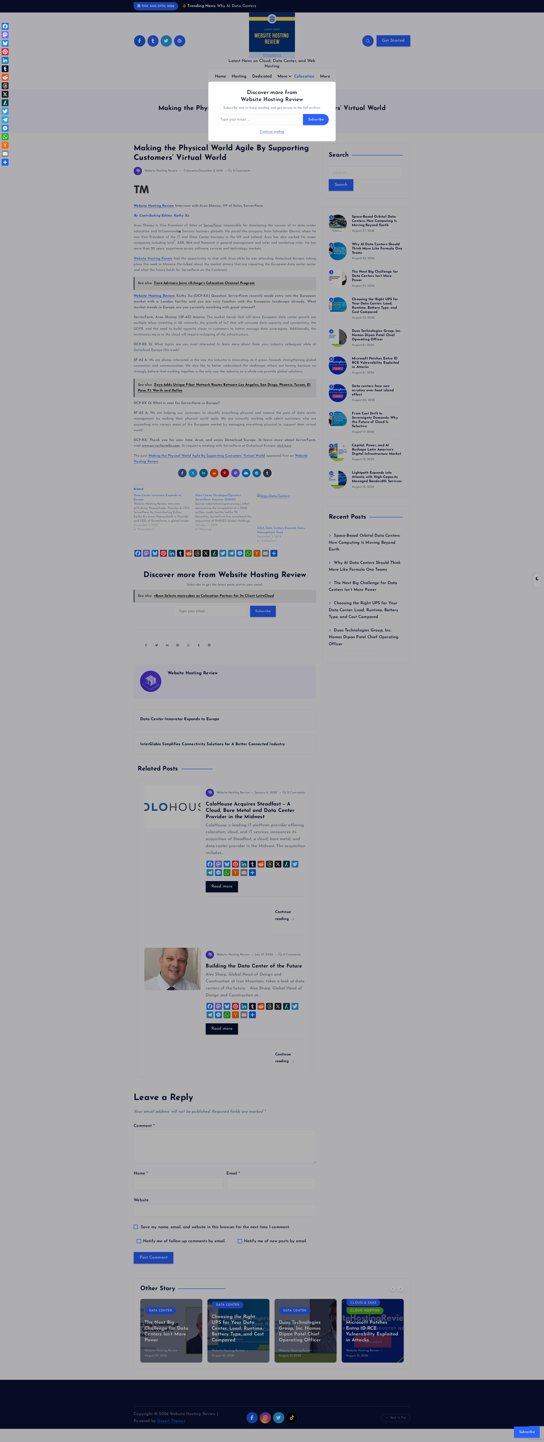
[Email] (5, 153)
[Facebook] (5, 26)
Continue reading (272, 131)
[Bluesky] (5, 43)
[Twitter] (5, 111)
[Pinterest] (5, 52)
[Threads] (5, 86)
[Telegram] (5, 119)
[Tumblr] (5, 69)
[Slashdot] (5, 103)
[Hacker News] (5, 145)
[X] (5, 94)
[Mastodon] (5, 35)
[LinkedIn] (5, 60)
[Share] (5, 162)
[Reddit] (5, 77)
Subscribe (316, 119)
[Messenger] (5, 128)
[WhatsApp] (5, 136)
